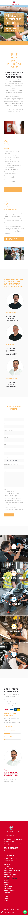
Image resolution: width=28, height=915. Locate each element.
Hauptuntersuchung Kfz (9, 869)
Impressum (6, 897)
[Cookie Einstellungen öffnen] (2, 913)
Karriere (6, 881)
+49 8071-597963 (12, 775)
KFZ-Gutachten (7, 873)
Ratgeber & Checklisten (9, 891)
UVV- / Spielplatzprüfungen (10, 879)
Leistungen (6, 867)
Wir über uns (7, 865)
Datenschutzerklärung (10, 493)
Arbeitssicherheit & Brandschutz (12, 871)
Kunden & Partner (8, 887)
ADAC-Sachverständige (9, 877)
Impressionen (7, 893)
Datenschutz (7, 899)
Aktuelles (6, 883)
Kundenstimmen (7, 889)
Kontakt (6, 885)
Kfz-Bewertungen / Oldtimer (11, 875)
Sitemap (6, 901)
